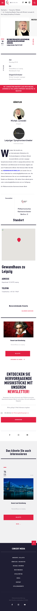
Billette (17, 353)
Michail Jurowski (14, 77)
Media (18, 578)
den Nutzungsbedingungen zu (20, 413)
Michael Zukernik (18, 565)
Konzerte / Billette (18, 557)
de (11, 2)
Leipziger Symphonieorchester (18, 140)
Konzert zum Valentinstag (18, 503)
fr (17, 2)
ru (15, 2)
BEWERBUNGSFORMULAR (11, 170)
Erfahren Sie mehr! (17, 359)
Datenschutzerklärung (18, 598)
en (13, 2)
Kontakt (18, 582)
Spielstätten (18, 574)
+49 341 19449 (14, 291)
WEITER (34, 20)
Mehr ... (18, 524)
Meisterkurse (18, 570)
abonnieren (18, 419)
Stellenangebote (18, 586)
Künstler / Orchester (18, 561)
